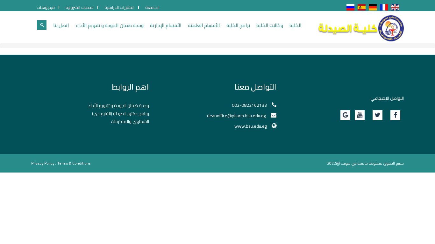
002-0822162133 (249, 105)
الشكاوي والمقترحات (130, 121)
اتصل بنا (61, 25)
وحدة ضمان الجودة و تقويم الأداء (109, 25)
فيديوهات (46, 7)
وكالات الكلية (269, 25)
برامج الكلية (238, 25)
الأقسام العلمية (204, 25)
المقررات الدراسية (119, 7)
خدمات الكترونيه (80, 7)
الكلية (295, 25)
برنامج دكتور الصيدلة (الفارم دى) (120, 113)
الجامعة (152, 7)
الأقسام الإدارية (166, 25)
